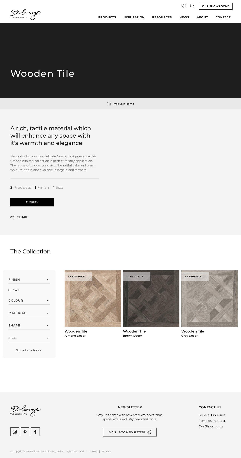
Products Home (123, 103)
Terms (93, 451)
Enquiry (32, 202)
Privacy (106, 451)
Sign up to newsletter (127, 432)
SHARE (22, 217)
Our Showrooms (216, 6)
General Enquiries (212, 415)
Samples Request (212, 421)
